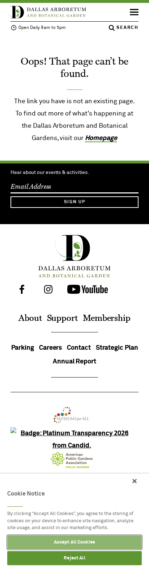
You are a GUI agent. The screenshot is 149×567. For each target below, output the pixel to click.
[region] (74, 520)
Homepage (101, 138)
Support (62, 318)
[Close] (134, 481)
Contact (78, 348)
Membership (107, 318)
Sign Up (74, 202)
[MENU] (131, 12)
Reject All (74, 558)
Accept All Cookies (74, 542)
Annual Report (74, 361)
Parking (22, 348)
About (30, 318)
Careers (50, 348)
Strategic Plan (117, 348)
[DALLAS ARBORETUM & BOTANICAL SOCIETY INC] (74, 445)
